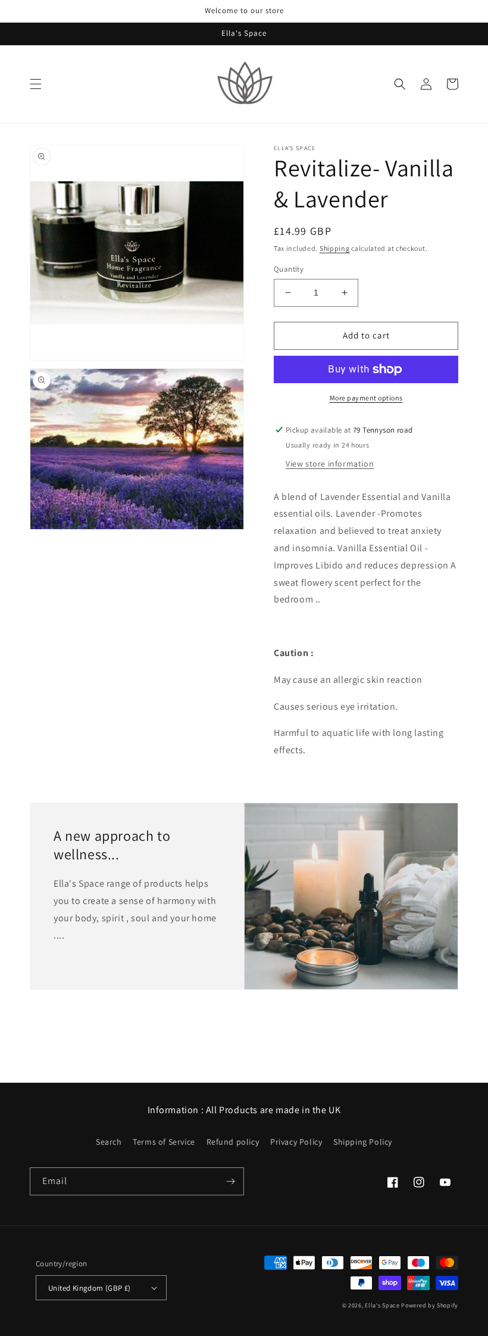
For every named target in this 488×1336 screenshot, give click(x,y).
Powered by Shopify (429, 1305)
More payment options (366, 397)
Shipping (335, 248)
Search (109, 1141)
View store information (330, 463)
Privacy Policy (296, 1141)
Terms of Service (164, 1141)
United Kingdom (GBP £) (89, 1288)
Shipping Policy (362, 1141)
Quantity (289, 269)
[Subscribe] (230, 1181)
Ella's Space (382, 1305)
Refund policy (233, 1141)
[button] (36, 84)
